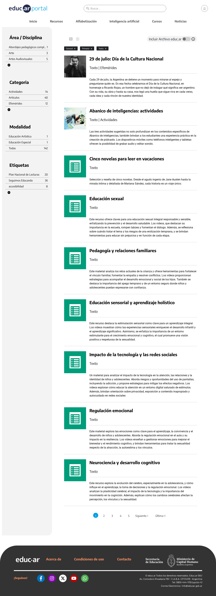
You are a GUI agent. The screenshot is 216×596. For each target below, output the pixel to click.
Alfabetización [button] (86, 21)
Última (160, 516)
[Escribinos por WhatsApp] (85, 578)
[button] (8, 65)
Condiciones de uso (89, 559)
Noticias (181, 21)
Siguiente (142, 516)
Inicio (33, 21)
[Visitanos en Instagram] (52, 578)
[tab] (71, 39)
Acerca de (53, 559)
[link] (204, 8)
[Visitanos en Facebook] (41, 578)
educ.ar (152, 575)
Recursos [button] (56, 21)
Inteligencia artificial (124, 21)
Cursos (157, 21)
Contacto (124, 559)
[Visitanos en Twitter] (63, 578)
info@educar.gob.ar (192, 585)
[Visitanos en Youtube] (74, 578)
